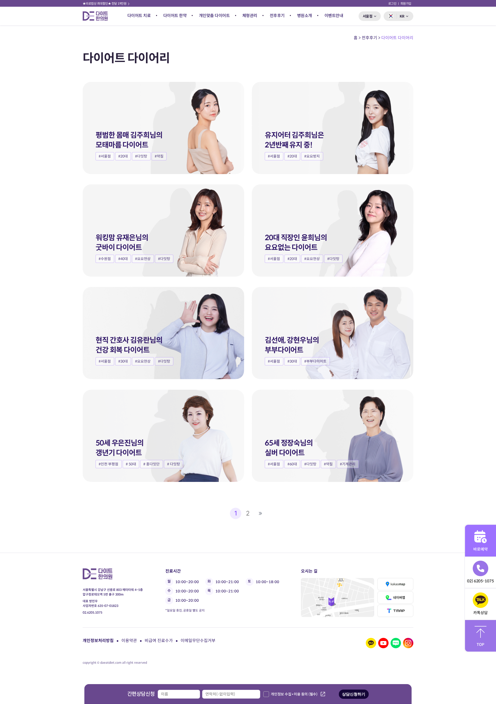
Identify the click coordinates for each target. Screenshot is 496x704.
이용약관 (129, 640)
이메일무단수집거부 (198, 640)
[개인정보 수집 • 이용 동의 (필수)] (266, 694)
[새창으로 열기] (337, 597)
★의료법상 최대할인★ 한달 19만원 (105, 3)
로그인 (392, 3)
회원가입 (405, 3)
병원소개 (304, 15)
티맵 (395, 611)
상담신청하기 (353, 694)
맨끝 (260, 513)
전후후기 (277, 15)
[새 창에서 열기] (371, 643)
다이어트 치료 (139, 15)
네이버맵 (395, 597)
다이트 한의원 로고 (97, 16)
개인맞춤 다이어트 (214, 15)
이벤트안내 (333, 15)
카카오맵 (395, 584)
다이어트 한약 (175, 15)
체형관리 (249, 15)
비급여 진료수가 (159, 640)
